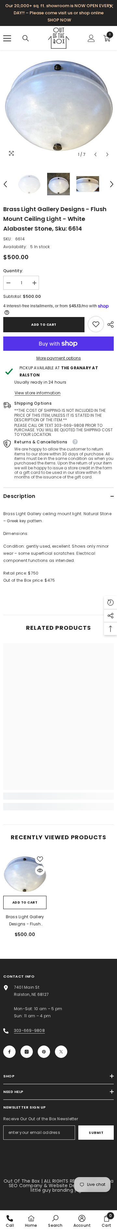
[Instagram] (26, 1052)
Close (111, 6)
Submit (96, 1132)
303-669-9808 (29, 1030)
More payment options (58, 358)
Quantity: (13, 270)
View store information (37, 393)
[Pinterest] (44, 1052)
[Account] (91, 38)
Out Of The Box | (24, 1181)
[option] (58, 105)
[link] (96, 324)
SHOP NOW (59, 20)
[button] (95, 154)
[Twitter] (61, 1052)
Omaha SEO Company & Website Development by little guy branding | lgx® (61, 1185)
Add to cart (44, 324)
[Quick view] (40, 870)
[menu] (7, 38)
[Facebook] (9, 1052)
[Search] (26, 38)
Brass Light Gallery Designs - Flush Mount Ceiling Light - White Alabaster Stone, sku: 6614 (25, 921)
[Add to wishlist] (40, 859)
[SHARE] (109, 324)
